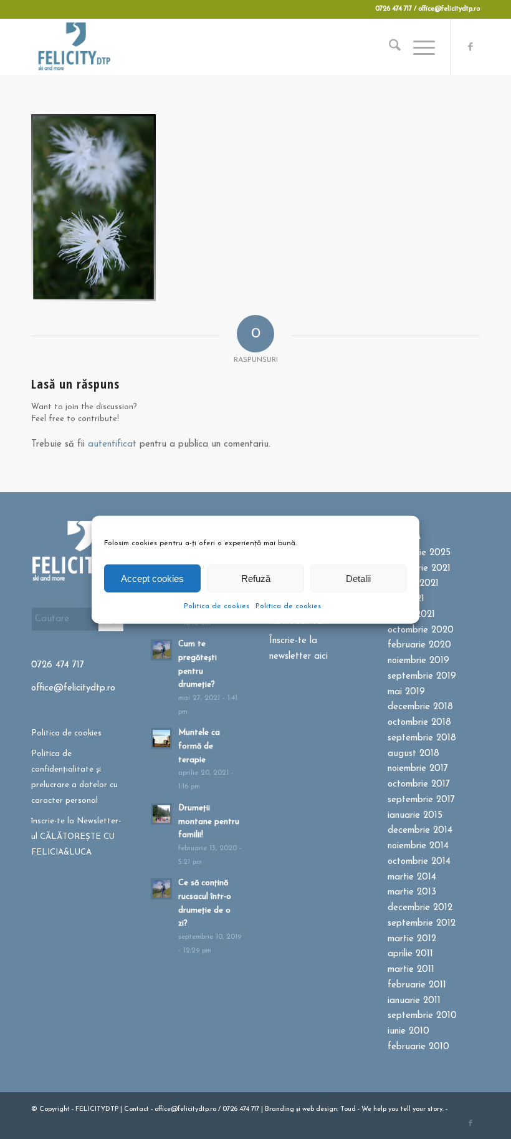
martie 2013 (412, 892)
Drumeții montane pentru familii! (208, 821)
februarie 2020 (419, 645)
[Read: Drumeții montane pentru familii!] (161, 814)
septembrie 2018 (422, 738)
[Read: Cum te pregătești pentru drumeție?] (161, 650)
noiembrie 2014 (418, 846)
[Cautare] (388, 47)
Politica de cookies (216, 606)
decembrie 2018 (420, 707)
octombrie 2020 (421, 630)
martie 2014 (412, 877)
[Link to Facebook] (470, 46)
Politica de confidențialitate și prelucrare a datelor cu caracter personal (74, 777)
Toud (348, 1109)
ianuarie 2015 (415, 815)
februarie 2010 (418, 1047)
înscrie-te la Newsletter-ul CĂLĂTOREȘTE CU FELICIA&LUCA (76, 836)
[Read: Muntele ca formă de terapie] (161, 738)
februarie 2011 (417, 985)
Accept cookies (152, 578)
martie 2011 (411, 969)
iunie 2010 (408, 1031)
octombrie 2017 (419, 784)
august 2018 (413, 754)
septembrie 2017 (421, 800)
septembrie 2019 (422, 676)
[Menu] (418, 47)
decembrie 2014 (420, 830)
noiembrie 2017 (418, 768)
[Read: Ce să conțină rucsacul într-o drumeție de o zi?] (161, 889)
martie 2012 (412, 939)
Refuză (255, 578)
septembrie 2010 (422, 1015)
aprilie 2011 (410, 954)
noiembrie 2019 (418, 661)
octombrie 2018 (419, 722)
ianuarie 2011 (414, 1001)
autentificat (112, 444)
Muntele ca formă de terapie (199, 746)
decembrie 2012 (420, 908)
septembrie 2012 (422, 923)
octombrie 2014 (419, 861)
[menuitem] (388, 47)
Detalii (358, 578)
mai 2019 (406, 692)
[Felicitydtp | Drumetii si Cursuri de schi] (74, 47)
